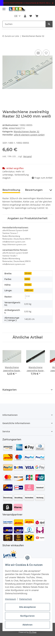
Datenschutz (25, 599)
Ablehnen (27, 624)
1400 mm (29, 290)
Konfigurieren (27, 615)
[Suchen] (49, 24)
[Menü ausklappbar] (4, 8)
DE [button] (16, 16)
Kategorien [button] (9, 389)
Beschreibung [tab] (11, 189)
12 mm (28, 285)
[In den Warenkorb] (4, 45)
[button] (25, 16)
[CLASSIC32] (27, 297)
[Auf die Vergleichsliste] (38, 53)
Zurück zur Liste (12, 36)
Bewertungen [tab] (34, 189)
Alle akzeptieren (27, 607)
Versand (27, 156)
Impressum (10, 599)
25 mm (28, 273)
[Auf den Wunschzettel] (46, 53)
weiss (27, 279)
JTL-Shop (32, 632)
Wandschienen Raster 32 (26, 131)
